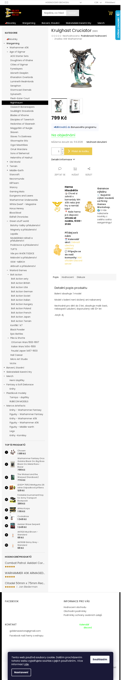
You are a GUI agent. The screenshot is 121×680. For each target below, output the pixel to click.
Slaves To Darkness (20, 136)
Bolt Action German (22, 291)
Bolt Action (16, 274)
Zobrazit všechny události (72, 245)
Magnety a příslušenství (23, 229)
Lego (12, 431)
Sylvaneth (15, 94)
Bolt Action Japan (20, 316)
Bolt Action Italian (20, 299)
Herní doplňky (17, 380)
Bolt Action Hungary (22, 304)
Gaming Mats (17, 191)
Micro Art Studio (19, 359)
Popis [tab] (56, 277)
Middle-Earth (17, 170)
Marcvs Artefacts (15, 405)
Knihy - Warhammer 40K (23, 418)
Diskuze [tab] (81, 277)
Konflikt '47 (16, 325)
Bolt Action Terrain (21, 321)
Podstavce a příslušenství (24, 245)
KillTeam (14, 183)
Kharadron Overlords (21, 77)
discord (88, 627)
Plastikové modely (16, 393)
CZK (96, 2)
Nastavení (21, 672)
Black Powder (17, 329)
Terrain (13, 166)
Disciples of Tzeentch (22, 119)
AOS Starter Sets (19, 56)
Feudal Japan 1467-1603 (24, 350)
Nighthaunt (16, 102)
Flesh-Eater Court (20, 98)
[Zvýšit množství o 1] (62, 149)
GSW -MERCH (17, 261)
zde (26, 664)
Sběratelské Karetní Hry (19, 371)
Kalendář (84, 624)
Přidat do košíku (80, 151)
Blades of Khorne (19, 115)
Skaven (14, 132)
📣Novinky (11, 39)
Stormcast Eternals (20, 89)
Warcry (13, 187)
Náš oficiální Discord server (73, 260)
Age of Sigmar (17, 51)
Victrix (13, 363)
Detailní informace (61, 159)
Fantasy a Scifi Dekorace (20, 384)
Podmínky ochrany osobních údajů (83, 615)
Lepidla (14, 233)
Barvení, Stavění (15, 367)
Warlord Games (18, 270)
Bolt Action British (20, 283)
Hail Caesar (16, 355)
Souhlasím (100, 659)
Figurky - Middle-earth (22, 426)
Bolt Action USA (19, 287)
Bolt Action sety (19, 278)
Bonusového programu (83, 127)
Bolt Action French (21, 312)
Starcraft (15, 174)
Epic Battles (16, 333)
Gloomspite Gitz (19, 140)
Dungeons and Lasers (21, 195)
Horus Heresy (17, 208)
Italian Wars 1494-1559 (23, 346)
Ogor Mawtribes (19, 145)
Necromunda (17, 178)
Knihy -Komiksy (18, 435)
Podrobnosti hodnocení (94, 35)
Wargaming (12, 43)
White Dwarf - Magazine (23, 204)
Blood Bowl (15, 212)
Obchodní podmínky (75, 611)
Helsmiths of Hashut (21, 157)
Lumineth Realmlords (22, 81)
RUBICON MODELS (19, 401)
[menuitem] (10, 23)
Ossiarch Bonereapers (22, 106)
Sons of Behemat (19, 153)
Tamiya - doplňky (19, 397)
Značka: (68, 38)
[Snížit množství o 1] (62, 153)
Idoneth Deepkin (19, 73)
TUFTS (13, 249)
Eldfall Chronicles (19, 216)
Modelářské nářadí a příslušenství (21, 239)
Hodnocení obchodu (57, 2)
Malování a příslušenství (23, 257)
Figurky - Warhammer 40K (24, 422)
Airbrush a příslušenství (23, 266)
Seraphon (15, 85)
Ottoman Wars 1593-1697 (25, 342)
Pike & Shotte (17, 338)
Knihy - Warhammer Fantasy (25, 410)
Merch (9, 376)
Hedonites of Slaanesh (22, 123)
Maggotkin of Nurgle (21, 128)
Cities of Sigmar (19, 64)
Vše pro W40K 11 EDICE (22, 253)
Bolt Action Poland (21, 308)
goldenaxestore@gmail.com (25, 630)
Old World (15, 161)
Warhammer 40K (19, 47)
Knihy (12, 388)
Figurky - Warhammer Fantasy (26, 414)
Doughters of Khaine (21, 60)
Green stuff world (19, 221)
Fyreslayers (16, 68)
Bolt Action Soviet (20, 295)
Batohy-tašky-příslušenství (25, 225)
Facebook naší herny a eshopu (26, 635)
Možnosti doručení (97, 142)
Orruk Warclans (18, 149)
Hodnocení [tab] (68, 277)
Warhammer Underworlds (24, 200)
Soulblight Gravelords (22, 111)
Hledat (73, 13)
